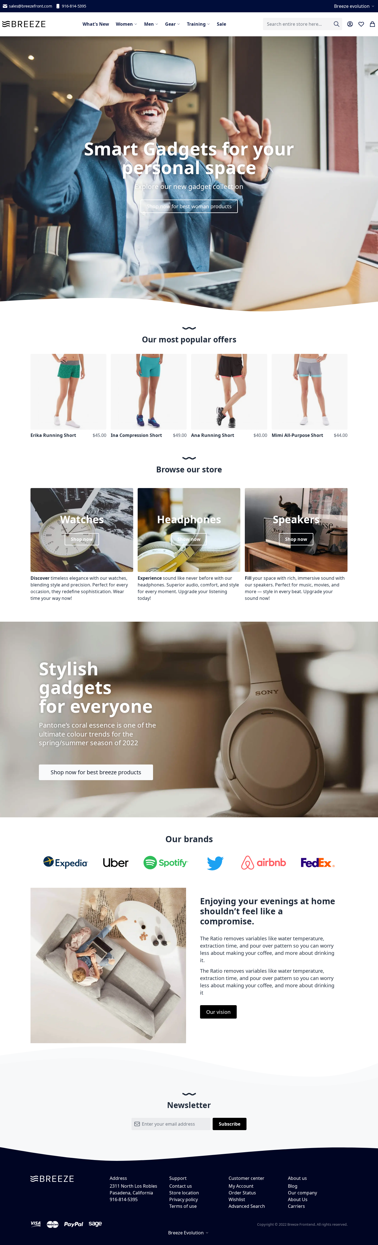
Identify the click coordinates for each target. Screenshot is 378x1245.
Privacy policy (183, 1199)
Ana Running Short (212, 435)
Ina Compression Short (136, 435)
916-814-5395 (74, 6)
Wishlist (237, 1199)
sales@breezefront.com (30, 6)
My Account (241, 1186)
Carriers (296, 1206)
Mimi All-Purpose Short (297, 435)
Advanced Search (247, 1206)
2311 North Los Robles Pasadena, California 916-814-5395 (133, 1193)
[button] (355, 6)
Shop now (82, 539)
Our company (302, 1193)
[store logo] (24, 24)
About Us (297, 1199)
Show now (189, 539)
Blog (292, 1186)
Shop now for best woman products (189, 206)
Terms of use (183, 1206)
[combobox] (302, 24)
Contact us (180, 1186)
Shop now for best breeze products (96, 772)
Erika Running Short (53, 435)
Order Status (242, 1193)
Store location (184, 1193)
